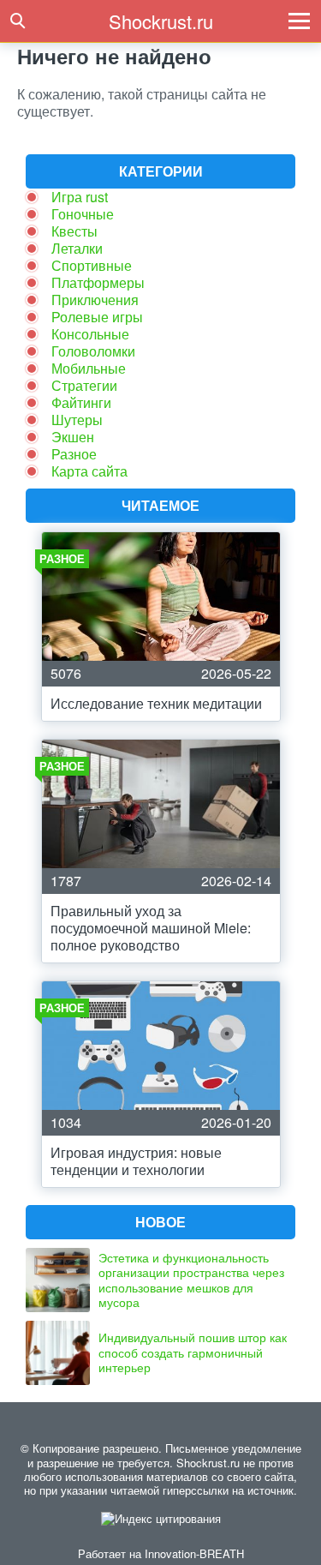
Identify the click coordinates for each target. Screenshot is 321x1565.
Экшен (72, 437)
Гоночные (82, 214)
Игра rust (79, 197)
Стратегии (84, 385)
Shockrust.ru (161, 21)
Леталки (77, 248)
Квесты (74, 231)
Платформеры (98, 282)
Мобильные (88, 368)
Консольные (90, 334)
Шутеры (77, 419)
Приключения (95, 299)
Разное (74, 454)
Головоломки (93, 351)
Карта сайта (89, 471)
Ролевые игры (97, 317)
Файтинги (81, 402)
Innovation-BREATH (194, 1553)
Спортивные (91, 265)
